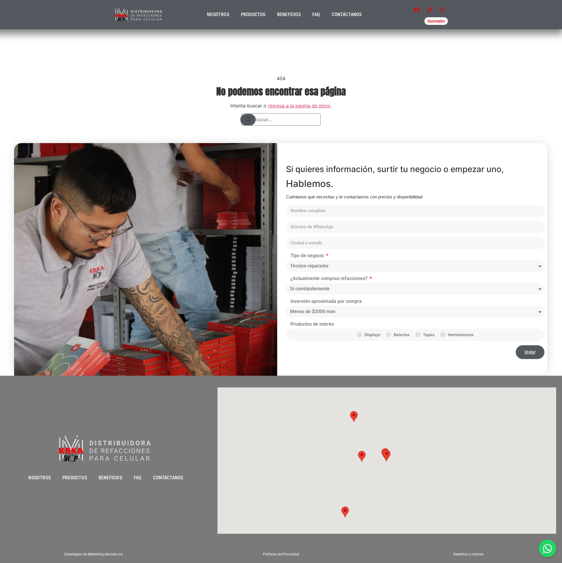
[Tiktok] (429, 10)
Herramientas (461, 335)
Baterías (401, 335)
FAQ (316, 14)
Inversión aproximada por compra (326, 301)
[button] (362, 456)
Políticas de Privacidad (281, 554)
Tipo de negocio (307, 255)
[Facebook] (416, 10)
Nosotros (218, 14)
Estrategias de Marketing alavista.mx (93, 554)
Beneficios (289, 14)
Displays (372, 335)
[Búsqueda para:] (281, 119)
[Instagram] (442, 10)
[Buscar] (248, 120)
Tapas (428, 335)
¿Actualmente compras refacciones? (329, 278)
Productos (253, 14)
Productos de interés (312, 324)
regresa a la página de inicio (299, 106)
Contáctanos (346, 14)
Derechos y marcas (468, 554)
